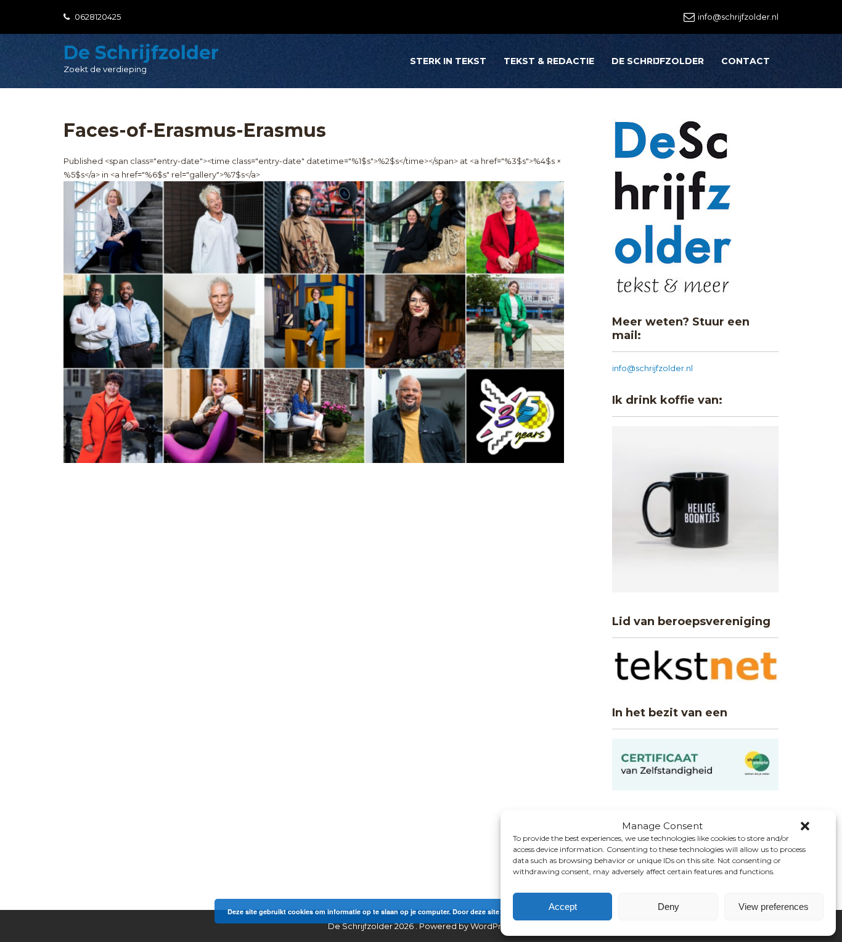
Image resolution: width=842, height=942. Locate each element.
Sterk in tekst (448, 61)
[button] (805, 826)
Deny (668, 906)
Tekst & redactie (549, 61)
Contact (745, 61)
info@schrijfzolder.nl (738, 17)
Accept (563, 906)
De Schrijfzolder (141, 52)
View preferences (773, 906)
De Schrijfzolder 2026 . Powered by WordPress (421, 926)
